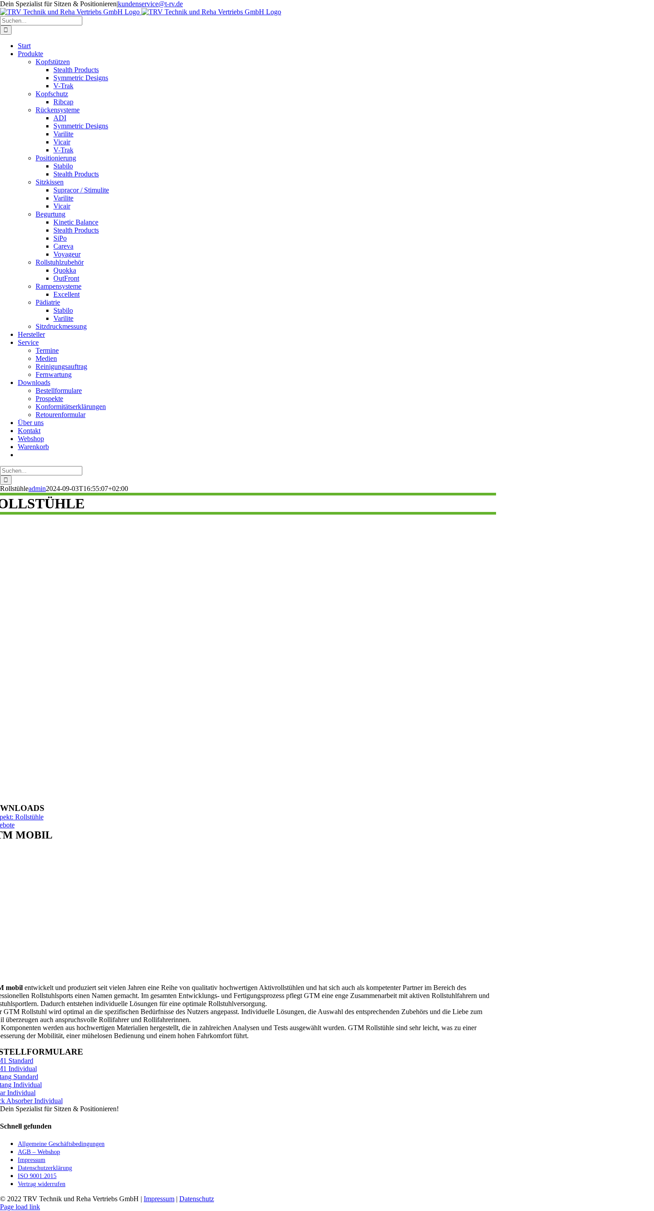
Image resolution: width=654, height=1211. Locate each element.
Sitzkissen (50, 182)
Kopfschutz (52, 94)
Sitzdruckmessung (61, 326)
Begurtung (50, 214)
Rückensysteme (58, 110)
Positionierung (56, 158)
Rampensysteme (58, 286)
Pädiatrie (48, 302)
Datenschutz (196, 1199)
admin (37, 488)
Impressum (159, 1199)
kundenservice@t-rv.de (150, 4)
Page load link (20, 1207)
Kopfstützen (53, 61)
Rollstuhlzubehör (60, 262)
